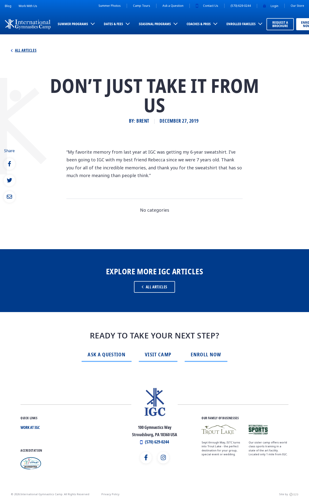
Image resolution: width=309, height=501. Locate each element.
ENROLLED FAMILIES (241, 24)
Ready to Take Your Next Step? (154, 336)
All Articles (25, 51)
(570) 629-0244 (241, 6)
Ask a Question (172, 6)
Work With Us (28, 6)
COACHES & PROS (199, 24)
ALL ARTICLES (156, 287)
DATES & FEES (113, 24)
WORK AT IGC (30, 428)
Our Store (297, 6)
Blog (8, 6)
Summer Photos (109, 6)
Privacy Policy (110, 494)
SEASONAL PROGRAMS (155, 24)
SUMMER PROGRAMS (73, 24)
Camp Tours (141, 6)
